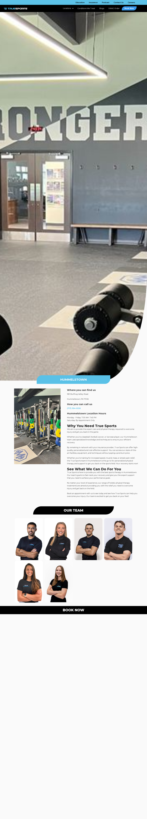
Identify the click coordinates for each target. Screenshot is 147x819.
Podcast (105, 3)
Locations (67, 8)
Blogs (101, 8)
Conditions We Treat (86, 8)
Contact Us (119, 3)
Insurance (93, 3)
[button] (68, 9)
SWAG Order (114, 8)
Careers (131, 3)
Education (80, 3)
